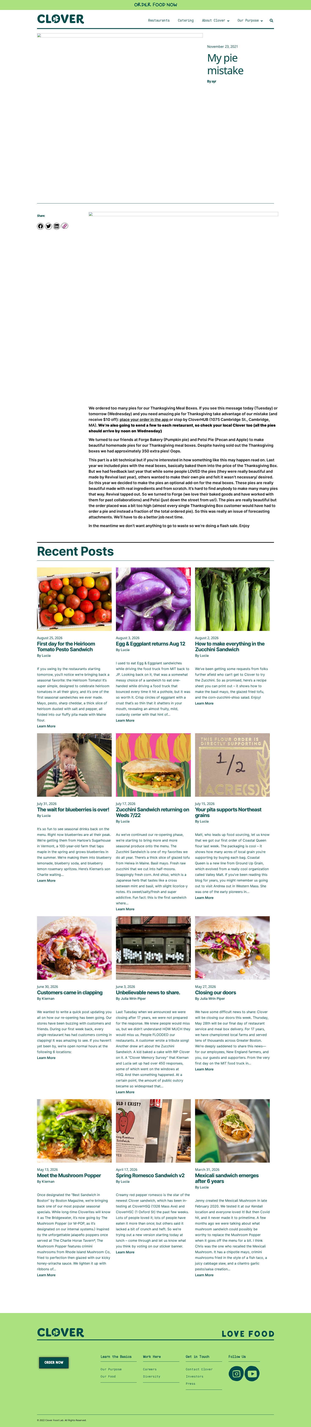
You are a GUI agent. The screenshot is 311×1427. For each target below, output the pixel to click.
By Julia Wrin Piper (131, 998)
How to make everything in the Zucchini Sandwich (229, 646)
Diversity (151, 1376)
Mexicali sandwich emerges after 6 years (227, 1178)
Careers (150, 1369)
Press (190, 1383)
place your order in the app (144, 419)
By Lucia (44, 655)
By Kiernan (46, 998)
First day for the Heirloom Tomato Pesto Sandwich (66, 646)
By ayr (211, 81)
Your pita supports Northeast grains (228, 812)
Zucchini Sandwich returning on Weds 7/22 (152, 812)
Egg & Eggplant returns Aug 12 (150, 644)
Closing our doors (215, 992)
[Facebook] (40, 226)
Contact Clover (199, 1369)
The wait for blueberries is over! (73, 809)
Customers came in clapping (69, 992)
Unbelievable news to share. (148, 992)
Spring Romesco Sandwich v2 (150, 1175)
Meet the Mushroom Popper (69, 1175)
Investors (194, 1376)
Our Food (108, 1376)
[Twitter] (48, 226)
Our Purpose (111, 1369)
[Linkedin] (56, 226)
